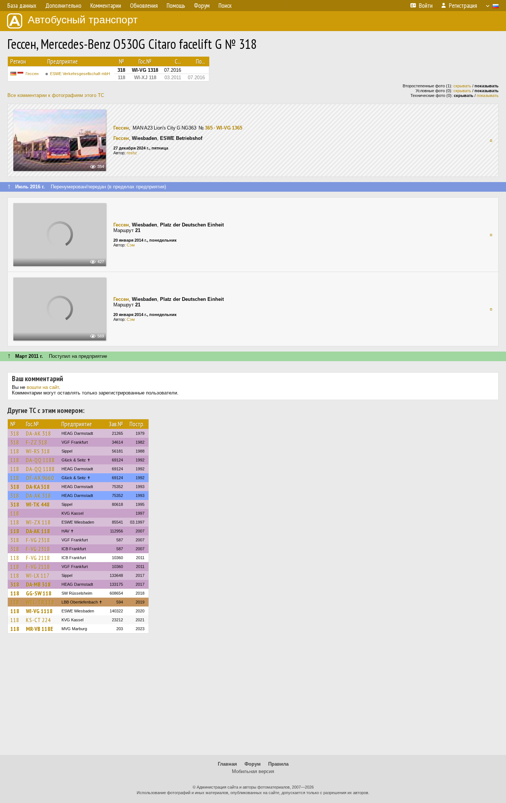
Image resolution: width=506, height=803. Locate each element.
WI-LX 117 (38, 575)
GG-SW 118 (38, 593)
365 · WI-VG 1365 (223, 128)
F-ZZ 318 (36, 442)
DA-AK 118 (38, 531)
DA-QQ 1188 (40, 460)
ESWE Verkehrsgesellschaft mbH (80, 73)
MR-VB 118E (39, 628)
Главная (227, 764)
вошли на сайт (43, 387)
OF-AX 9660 (40, 477)
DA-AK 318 (38, 433)
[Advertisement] (253, 697)
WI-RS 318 (38, 451)
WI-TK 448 (38, 504)
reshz (132, 153)
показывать (488, 95)
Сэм (131, 245)
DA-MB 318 (38, 584)
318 (14, 433)
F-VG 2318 (38, 540)
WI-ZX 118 (38, 522)
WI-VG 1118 (39, 611)
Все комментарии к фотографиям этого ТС (55, 95)
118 (14, 451)
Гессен (32, 73)
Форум (252, 764)
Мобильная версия (253, 771)
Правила (278, 764)
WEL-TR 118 (40, 602)
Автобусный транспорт (83, 20)
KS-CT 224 (38, 620)
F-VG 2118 (38, 557)
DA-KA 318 (38, 486)
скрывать (462, 86)
